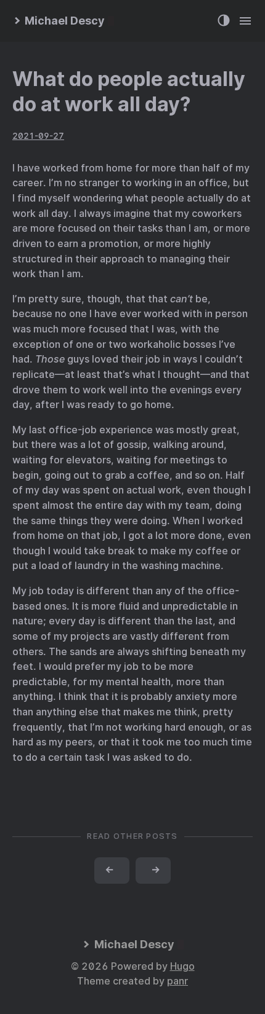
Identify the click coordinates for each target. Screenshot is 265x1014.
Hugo (182, 966)
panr (177, 981)
